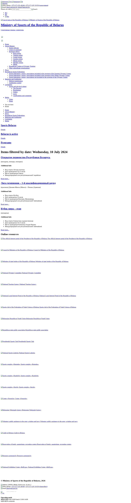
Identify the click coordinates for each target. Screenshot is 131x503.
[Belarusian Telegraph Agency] (11, 410)
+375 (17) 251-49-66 (18, 5)
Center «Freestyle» (21, 398)
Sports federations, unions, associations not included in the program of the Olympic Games (38, 77)
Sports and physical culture (17, 86)
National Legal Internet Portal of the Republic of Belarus (57, 296)
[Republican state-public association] (13, 330)
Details (3, 129)
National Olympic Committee (31, 273)
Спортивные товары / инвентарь (12, 30)
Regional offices (14, 51)
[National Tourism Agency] (10, 284)
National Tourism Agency (28, 284)
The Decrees (17, 88)
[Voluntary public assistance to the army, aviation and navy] (20, 421)
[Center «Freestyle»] (8, 398)
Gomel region (17, 57)
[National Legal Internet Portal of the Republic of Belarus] (20, 296)
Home (7, 44)
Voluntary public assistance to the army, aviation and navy (59, 421)
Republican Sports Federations (15, 72)
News (7, 70)
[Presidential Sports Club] (9, 341)
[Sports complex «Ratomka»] (11, 364)
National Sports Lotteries (27, 353)
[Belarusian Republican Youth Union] (13, 318)
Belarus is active (9, 134)
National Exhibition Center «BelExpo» (40, 467)
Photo (11, 101)
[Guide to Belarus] (7, 433)
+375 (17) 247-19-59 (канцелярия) (36, 5)
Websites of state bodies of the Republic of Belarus (52, 261)
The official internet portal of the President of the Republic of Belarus (69, 238)
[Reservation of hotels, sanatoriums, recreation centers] (19, 444)
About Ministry (10, 46)
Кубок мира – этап (11, 208)
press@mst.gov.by (24, 7)
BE (6, 15)
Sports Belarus (8, 125)
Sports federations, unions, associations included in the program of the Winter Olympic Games (39, 75)
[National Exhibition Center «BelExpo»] (14, 467)
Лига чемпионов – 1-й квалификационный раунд (28, 183)
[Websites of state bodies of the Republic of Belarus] (18, 261)
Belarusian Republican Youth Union (38, 318)
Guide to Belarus (19, 433)
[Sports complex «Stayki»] (10, 387)
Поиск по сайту (6, 9)
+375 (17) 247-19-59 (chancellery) (36, 486)
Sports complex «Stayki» (27, 387)
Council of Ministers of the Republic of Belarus (48, 250)
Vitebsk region (18, 55)
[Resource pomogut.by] (9, 456)
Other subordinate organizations (19, 68)
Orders (15, 92)
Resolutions (17, 90)
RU (6, 13)
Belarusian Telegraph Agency (31, 410)
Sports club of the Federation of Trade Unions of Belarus (58, 307)
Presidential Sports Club (26, 341)
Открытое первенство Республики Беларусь (25, 157)
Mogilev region (18, 62)
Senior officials (14, 48)
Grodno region (18, 59)
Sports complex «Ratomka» (30, 364)
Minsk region (17, 61)
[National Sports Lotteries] (10, 353)
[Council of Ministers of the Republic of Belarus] (17, 250)
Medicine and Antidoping (13, 79)
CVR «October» (12, 493)
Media (7, 97)
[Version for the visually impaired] (7, 16)
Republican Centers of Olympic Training (22, 66)
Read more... (5, 179)
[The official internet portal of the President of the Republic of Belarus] (24, 238)
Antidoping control (15, 83)
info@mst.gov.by (12, 7)
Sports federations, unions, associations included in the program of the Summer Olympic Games (40, 73)
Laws (15, 94)
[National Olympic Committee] (11, 273)
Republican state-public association (36, 330)
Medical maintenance (16, 81)
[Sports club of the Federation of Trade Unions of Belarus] (20, 307)
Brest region (17, 53)
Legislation (8, 84)
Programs (6, 142)
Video (11, 99)
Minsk (15, 64)
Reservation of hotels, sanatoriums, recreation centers (54, 444)
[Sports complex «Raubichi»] (11, 376)
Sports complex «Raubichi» (30, 376)
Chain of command (15, 50)
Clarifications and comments (22, 96)
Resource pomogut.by (24, 456)
